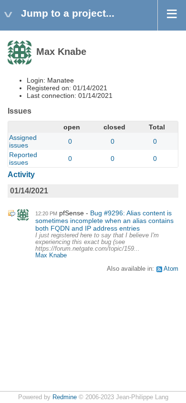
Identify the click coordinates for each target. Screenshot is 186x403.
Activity (21, 174)
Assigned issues (23, 141)
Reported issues (23, 158)
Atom (171, 268)
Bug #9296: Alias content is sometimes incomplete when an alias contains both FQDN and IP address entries (104, 220)
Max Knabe (51, 255)
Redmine (64, 397)
